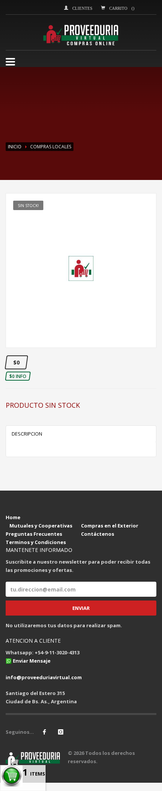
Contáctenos (97, 533)
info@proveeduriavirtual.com (44, 677)
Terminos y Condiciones (36, 542)
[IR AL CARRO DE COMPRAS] (83, 517)
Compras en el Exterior (109, 525)
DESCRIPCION (27, 433)
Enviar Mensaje (31, 660)
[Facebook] (44, 732)
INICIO (14, 146)
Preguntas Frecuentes (34, 533)
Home (13, 517)
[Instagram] (60, 732)
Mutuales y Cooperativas (40, 525)
